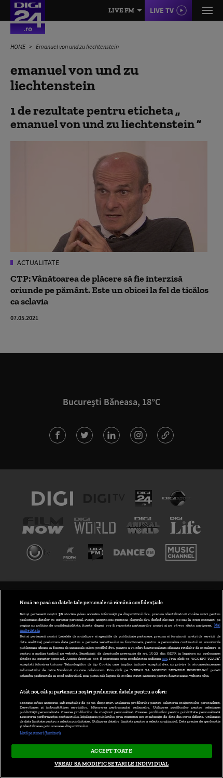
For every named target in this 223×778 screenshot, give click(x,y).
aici (165, 658)
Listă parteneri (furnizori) (40, 733)
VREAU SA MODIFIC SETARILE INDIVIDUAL (111, 763)
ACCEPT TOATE (111, 750)
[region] (111, 683)
